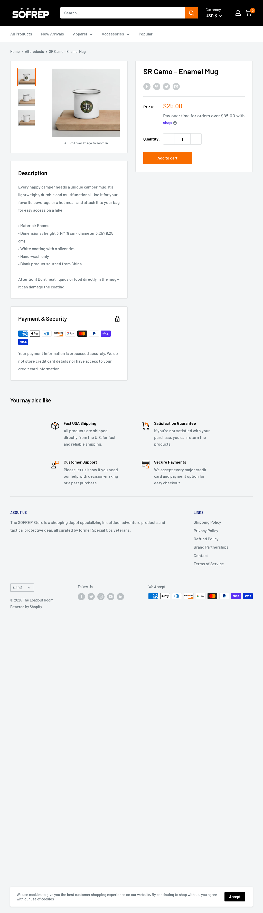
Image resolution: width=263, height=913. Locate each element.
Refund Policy (206, 538)
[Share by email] (176, 86)
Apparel (80, 33)
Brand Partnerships (211, 546)
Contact (201, 555)
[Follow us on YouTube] (110, 596)
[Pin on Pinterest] (156, 86)
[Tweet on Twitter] (166, 86)
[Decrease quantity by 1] (168, 139)
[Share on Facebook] (147, 86)
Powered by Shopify (26, 607)
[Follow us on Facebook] (81, 596)
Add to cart (167, 157)
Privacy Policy (206, 530)
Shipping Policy (207, 522)
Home (15, 51)
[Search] (191, 12)
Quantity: (151, 138)
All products (34, 51)
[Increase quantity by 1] (196, 139)
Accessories (113, 33)
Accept (234, 897)
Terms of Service (209, 563)
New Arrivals (52, 33)
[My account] (238, 13)
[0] (248, 13)
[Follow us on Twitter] (91, 596)
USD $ (17, 587)
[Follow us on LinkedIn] (120, 596)
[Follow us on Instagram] (101, 596)
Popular (146, 33)
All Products (21, 33)
